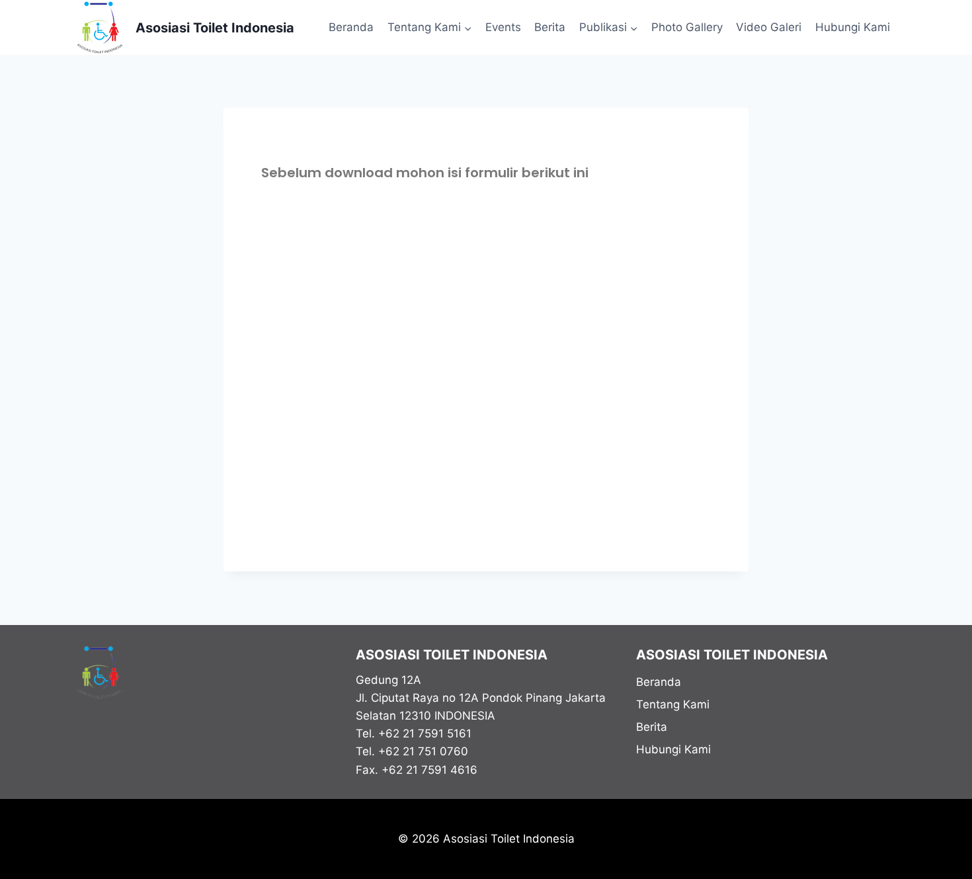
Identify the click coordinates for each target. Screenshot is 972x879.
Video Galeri (768, 27)
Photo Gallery (687, 27)
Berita (549, 27)
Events (503, 27)
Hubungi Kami (852, 27)
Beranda (351, 27)
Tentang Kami (672, 704)
